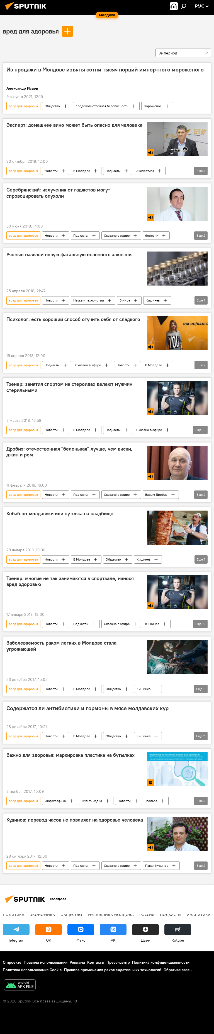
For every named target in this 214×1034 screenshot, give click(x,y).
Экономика (42, 914)
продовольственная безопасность (102, 106)
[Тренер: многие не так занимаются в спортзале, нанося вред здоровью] (177, 592)
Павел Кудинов (156, 865)
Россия (146, 914)
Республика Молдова (111, 914)
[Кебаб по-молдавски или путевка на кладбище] (177, 528)
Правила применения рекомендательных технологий (112, 969)
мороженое (153, 106)
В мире (125, 300)
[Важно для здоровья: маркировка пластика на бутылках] (177, 769)
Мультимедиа (91, 801)
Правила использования (45, 962)
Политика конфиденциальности (160, 962)
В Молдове (81, 171)
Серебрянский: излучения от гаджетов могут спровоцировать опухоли (58, 193)
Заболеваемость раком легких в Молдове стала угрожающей (61, 646)
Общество (52, 106)
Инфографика (55, 801)
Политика (13, 914)
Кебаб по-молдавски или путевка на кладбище (59, 514)
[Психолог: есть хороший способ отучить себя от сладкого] (177, 333)
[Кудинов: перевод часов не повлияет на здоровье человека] (177, 834)
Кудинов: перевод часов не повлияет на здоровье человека (74, 820)
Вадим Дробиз (156, 494)
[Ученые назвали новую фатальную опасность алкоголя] (177, 269)
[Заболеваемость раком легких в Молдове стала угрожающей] (177, 657)
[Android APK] (20, 985)
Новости (51, 171)
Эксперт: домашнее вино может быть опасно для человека (74, 125)
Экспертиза (145, 171)
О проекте (12, 962)
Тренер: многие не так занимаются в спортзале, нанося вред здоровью (70, 581)
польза (151, 801)
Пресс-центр (118, 962)
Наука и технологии (88, 300)
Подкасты (113, 171)
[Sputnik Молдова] (27, 10)
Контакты (95, 962)
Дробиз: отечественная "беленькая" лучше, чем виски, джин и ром (69, 452)
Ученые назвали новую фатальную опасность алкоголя (69, 255)
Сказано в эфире (117, 235)
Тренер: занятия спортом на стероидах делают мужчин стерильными (69, 387)
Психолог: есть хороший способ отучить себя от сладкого (73, 319)
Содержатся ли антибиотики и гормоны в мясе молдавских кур (87, 708)
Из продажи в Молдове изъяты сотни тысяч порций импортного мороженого (105, 69)
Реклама (77, 962)
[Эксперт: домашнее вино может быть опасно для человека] (177, 139)
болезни (151, 235)
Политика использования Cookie (32, 969)
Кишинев (153, 300)
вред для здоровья (31, 31)
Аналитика (198, 914)
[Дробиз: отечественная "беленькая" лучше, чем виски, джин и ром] (177, 463)
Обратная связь (177, 969)
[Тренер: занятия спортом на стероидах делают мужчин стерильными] (177, 398)
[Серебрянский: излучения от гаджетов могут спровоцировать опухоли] (177, 204)
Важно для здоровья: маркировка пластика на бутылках (70, 755)
